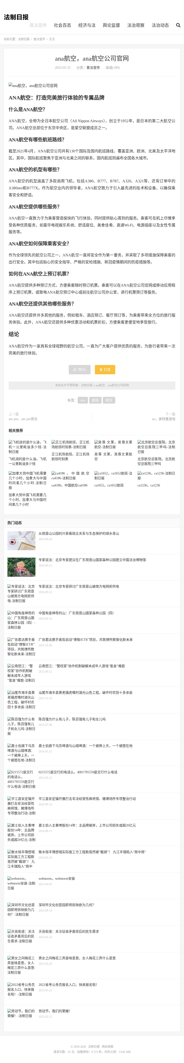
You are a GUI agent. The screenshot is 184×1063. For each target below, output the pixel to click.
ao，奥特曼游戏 (163, 419)
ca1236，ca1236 (149, 485)
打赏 (106, 369)
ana (82, 400)
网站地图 (107, 1046)
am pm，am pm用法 (23, 419)
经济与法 (87, 25)
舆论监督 (111, 25)
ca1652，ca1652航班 (109, 485)
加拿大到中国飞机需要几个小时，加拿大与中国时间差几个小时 (27, 499)
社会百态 (62, 25)
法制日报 (16, 17)
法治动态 (160, 25)
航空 (109, 400)
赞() (82, 369)
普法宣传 (38, 25)
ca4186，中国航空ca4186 (69, 485)
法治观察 (135, 25)
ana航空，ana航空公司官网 (92, 58)
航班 (95, 400)
